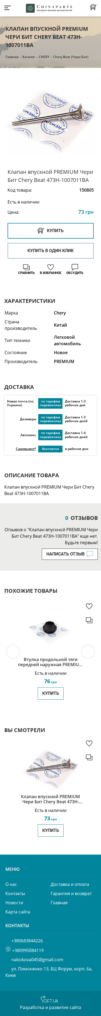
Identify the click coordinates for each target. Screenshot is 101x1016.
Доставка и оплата (70, 884)
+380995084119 (28, 950)
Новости (14, 903)
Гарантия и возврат (71, 893)
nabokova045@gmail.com (37, 960)
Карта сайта (17, 912)
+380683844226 (27, 941)
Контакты (15, 893)
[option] (50, 118)
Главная (12, 57)
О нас (11, 884)
